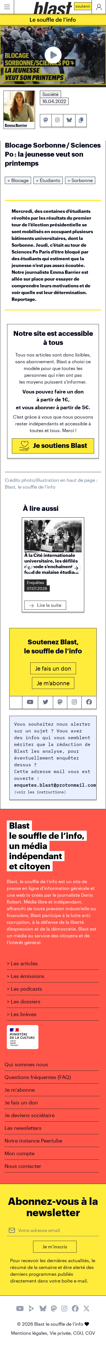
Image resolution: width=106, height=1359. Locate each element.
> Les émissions (25, 976)
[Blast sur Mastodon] (54, 1309)
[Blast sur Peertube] (31, 1309)
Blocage (18, 180)
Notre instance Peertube (33, 1140)
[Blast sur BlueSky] (43, 1309)
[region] (53, 568)
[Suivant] (76, 568)
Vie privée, (61, 1333)
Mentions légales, (30, 1333)
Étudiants (48, 180)
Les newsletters (23, 1128)
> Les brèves (21, 1014)
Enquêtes (35, 582)
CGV (90, 1333)
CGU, (79, 1333)
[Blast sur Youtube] (20, 1309)
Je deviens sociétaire (30, 1115)
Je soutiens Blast (59, 445)
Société (50, 94)
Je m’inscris (54, 1246)
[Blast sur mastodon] (60, 702)
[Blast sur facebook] (89, 702)
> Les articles (22, 963)
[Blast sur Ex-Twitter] (86, 1309)
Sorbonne (80, 180)
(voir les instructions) (40, 792)
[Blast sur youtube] (30, 702)
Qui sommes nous (26, 1064)
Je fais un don (21, 1102)
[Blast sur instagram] (74, 702)
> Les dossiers (23, 1001)
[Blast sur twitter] (45, 702)
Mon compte (19, 1153)
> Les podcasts (24, 989)
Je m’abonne (20, 1090)
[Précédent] (29, 568)
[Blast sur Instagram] (64, 1309)
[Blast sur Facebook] (75, 1309)
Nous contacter (23, 1166)
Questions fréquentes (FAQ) (38, 1077)
